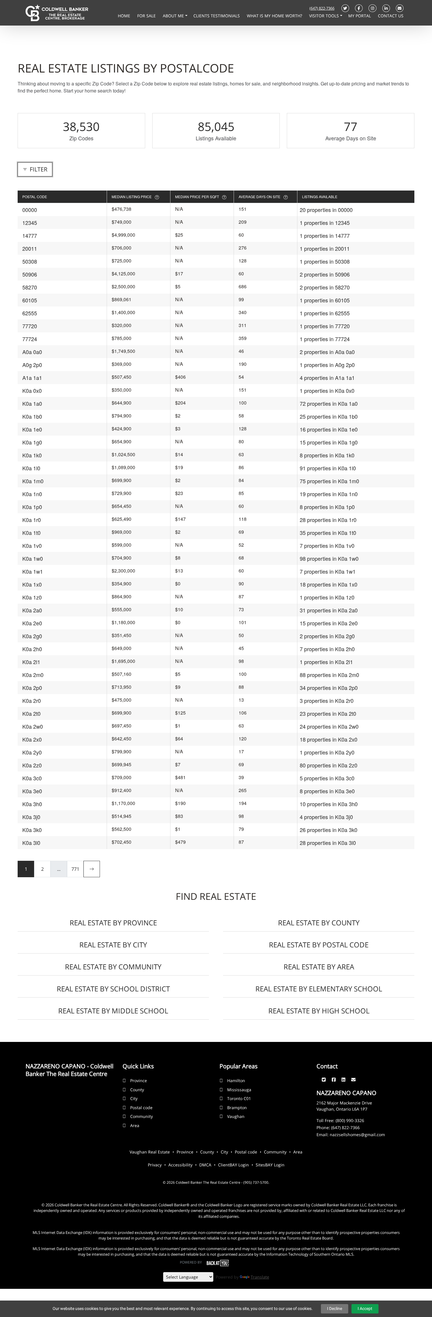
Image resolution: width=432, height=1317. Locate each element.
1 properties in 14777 (325, 235)
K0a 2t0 (31, 713)
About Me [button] (174, 15)
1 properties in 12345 (325, 222)
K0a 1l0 (31, 468)
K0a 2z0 (32, 765)
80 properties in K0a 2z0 (328, 765)
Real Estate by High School (318, 1010)
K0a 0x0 (32, 390)
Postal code (141, 1107)
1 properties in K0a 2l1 (326, 662)
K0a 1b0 (32, 416)
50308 (29, 261)
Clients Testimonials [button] (217, 15)
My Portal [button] (360, 15)
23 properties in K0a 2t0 (328, 713)
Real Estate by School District (113, 988)
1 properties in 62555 (325, 313)
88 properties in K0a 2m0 (329, 674)
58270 (29, 287)
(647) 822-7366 (321, 8)
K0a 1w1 (32, 571)
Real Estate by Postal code (319, 944)
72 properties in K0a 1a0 (329, 403)
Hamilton (236, 1080)
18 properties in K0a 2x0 (328, 739)
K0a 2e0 (32, 623)
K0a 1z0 (32, 597)
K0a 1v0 (32, 545)
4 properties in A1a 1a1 (327, 377)
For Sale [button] (147, 15)
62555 (29, 313)
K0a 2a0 (32, 610)
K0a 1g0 (32, 442)
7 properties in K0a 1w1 (328, 571)
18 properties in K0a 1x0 (328, 584)
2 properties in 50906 (325, 274)
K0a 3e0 (32, 791)
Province (138, 1080)
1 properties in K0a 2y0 (327, 752)
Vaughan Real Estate (150, 1152)
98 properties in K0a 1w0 (329, 558)
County (137, 1089)
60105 (29, 300)
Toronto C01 (239, 1098)
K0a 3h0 (32, 804)
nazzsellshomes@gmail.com (357, 1134)
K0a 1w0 (32, 558)
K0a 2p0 (32, 687)
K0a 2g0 (32, 636)
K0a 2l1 (31, 662)
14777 (29, 235)
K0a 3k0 (32, 829)
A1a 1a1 (32, 377)
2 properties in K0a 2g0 (327, 636)
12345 (29, 222)
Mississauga (239, 1089)
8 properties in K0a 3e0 (327, 791)
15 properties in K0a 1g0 (329, 442)
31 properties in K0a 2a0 (329, 610)
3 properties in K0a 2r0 (327, 700)
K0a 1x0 (32, 584)
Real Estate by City (113, 944)
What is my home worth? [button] (275, 15)
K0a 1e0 (32, 429)
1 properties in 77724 (325, 339)
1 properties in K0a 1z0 (327, 597)
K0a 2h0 (32, 649)
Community (141, 1116)
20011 (29, 248)
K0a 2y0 (32, 752)
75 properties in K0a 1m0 (329, 481)
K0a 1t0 (31, 532)
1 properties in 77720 (325, 326)
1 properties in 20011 (325, 248)
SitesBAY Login (270, 1165)
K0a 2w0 (32, 726)
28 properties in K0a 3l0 (328, 842)
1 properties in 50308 (325, 261)
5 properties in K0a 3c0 (327, 778)
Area (134, 1125)
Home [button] (124, 15)
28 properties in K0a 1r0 (328, 519)
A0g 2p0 (32, 364)
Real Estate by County (318, 922)
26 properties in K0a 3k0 (328, 829)
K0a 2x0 (32, 739)
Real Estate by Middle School (113, 1010)
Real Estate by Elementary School (318, 988)
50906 (29, 274)
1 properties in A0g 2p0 (327, 364)
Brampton (237, 1107)
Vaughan (236, 1116)
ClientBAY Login (233, 1165)
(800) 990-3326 (350, 1120)
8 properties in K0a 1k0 (327, 455)
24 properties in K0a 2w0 (329, 726)
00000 (29, 209)
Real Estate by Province (113, 922)
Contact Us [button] (390, 15)
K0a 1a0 (32, 403)
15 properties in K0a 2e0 (329, 623)
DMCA (205, 1165)
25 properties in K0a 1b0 (329, 416)
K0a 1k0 (32, 455)
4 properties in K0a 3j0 (326, 817)
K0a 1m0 (32, 481)
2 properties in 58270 (325, 287)
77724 (29, 339)
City (134, 1098)
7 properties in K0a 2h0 (327, 649)
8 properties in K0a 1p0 (327, 507)
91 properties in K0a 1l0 (328, 468)
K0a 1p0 (32, 507)
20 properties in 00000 (326, 209)
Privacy (155, 1165)
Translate (260, 1277)
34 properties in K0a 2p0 (329, 687)
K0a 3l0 (31, 842)
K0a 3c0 (32, 778)
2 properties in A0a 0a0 (327, 352)
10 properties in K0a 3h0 (329, 804)
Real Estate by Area (319, 966)
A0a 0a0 (32, 352)
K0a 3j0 (31, 817)
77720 (29, 326)
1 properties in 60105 (325, 300)
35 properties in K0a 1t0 (328, 532)
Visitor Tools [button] (324, 15)
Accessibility (180, 1165)
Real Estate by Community (113, 966)
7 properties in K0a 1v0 (327, 545)
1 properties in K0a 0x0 (327, 390)
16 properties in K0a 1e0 (329, 429)
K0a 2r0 (31, 700)
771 (75, 869)
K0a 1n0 (32, 494)
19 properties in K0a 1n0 (329, 494)
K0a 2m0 (32, 674)
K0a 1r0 (31, 519)
